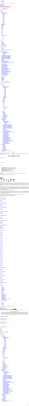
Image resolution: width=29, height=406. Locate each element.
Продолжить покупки (8, 318)
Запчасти (3, 48)
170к (3, 15)
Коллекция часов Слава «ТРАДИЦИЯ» (6, 58)
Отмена (1, 328)
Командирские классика (5, 35)
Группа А (4, 53)
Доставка (3, 288)
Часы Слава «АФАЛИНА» (6, 384)
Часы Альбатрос (4, 295)
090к (3, 17)
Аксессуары (4, 367)
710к (5, 338)
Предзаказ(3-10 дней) (1, 222)
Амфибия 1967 (3, 23)
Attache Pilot (3, 77)
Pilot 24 (2, 78)
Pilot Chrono (3, 79)
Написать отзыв (4, 282)
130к (5, 344)
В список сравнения (2, 318)
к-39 (2, 39)
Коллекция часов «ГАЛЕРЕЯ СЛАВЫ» (6, 55)
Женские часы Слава (4, 51)
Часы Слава (3, 370)
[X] (1, 178)
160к (5, 345)
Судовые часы (3, 45)
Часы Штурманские (4, 369)
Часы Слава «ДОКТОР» (6, 385)
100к (3, 18)
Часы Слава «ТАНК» (4, 72)
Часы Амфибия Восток (7, 153)
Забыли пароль (7, 332)
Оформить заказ (2, 321)
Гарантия (3, 287)
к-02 (3, 352)
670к (5, 342)
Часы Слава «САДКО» (6, 389)
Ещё (0, 10)
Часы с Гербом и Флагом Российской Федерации (7, 62)
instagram (3, 303)
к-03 (2, 32)
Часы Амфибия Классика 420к (22, 153)
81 (3, 36)
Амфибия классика (4, 13)
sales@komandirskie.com (2, 308)
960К (5, 340)
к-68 (2, 34)
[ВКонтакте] (0, 178)
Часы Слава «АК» (4, 64)
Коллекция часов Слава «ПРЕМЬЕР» (6, 57)
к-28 (3, 355)
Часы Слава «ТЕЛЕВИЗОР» (6, 392)
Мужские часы (3, 399)
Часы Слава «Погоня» (5, 387)
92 (3, 38)
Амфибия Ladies (4, 24)
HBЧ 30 (3, 12)
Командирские (3, 293)
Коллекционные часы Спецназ (5, 52)
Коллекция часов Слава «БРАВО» (6, 56)
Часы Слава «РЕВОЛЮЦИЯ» (5, 68)
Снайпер (6, 374)
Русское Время (3, 297)
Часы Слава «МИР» (4, 67)
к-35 (2, 30)
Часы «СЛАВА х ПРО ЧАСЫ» (5, 61)
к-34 (2, 33)
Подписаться (1, 209)
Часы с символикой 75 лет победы (6, 82)
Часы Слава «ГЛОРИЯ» (4, 65)
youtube (3, 304)
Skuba (4, 350)
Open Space (4, 395)
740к (3, 22)
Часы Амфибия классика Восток (15, 153)
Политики (3, 290)
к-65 (3, 353)
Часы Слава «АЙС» (4, 63)
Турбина (3, 27)
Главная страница (2, 153)
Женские (3, 41)
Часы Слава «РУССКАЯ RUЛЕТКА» (6, 69)
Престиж (3, 44)
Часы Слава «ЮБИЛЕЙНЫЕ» (5, 74)
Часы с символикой (4, 299)
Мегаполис (3, 42)
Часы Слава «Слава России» (5, 70)
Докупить (1, 218)
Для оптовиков (3, 289)
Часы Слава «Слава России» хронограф (8, 391)
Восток (2, 294)
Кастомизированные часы (6, 337)
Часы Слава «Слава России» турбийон (6, 71)
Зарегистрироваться (2, 334)
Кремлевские (3, 43)
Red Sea (3, 25)
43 (3, 37)
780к (3, 16)
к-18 (2, 31)
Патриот (3, 59)
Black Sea (4, 348)
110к (3, 20)
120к (3, 19)
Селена (2, 60)
